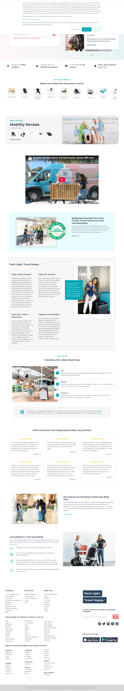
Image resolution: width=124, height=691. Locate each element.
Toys (45, 608)
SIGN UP (116, 617)
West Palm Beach (50, 638)
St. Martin (28, 656)
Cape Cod (8, 629)
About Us (8, 604)
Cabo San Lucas (49, 663)
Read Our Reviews (11, 608)
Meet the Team (10, 606)
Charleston (9, 631)
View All (46, 640)
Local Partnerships (31, 598)
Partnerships (29, 596)
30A (6, 621)
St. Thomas (28, 658)
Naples (27, 629)
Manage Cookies (92, 687)
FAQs (7, 612)
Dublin (46, 653)
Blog (26, 602)
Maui (26, 625)
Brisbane (8, 652)
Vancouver (8, 673)
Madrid (46, 651)
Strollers (47, 598)
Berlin (27, 673)
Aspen (7, 623)
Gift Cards (8, 598)
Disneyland (9, 641)
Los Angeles (29, 623)
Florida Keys (29, 621)
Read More (75, 236)
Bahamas (28, 652)
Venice (46, 655)
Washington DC (49, 636)
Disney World (9, 639)
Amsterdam (29, 669)
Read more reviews (73, 296)
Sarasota (47, 630)
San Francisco (48, 626)
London (46, 649)
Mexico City (48, 667)
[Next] (117, 92)
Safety (46, 610)
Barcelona (28, 671)
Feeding (47, 602)
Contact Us (9, 610)
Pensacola (28, 639)
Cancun (46, 665)
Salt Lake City (48, 622)
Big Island (8, 625)
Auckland (47, 674)
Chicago (8, 633)
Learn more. (91, 45)
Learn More (15, 139)
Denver (7, 637)
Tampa (46, 634)
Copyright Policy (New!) (71, 687)
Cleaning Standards (50, 594)
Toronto (8, 671)
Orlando (27, 635)
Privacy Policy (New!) (58, 687)
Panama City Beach (31, 637)
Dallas (7, 635)
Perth (7, 656)
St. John (27, 654)
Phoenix (27, 641)
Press (26, 600)
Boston (7, 627)
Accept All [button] (87, 29)
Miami (27, 627)
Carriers (46, 606)
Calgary (7, 665)
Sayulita (46, 669)
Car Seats (47, 600)
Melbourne (9, 654)
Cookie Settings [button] (76, 29)
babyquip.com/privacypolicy (31, 19)
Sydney (7, 658)
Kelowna (8, 667)
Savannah (47, 632)
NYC (26, 631)
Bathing (47, 604)
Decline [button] (96, 29)
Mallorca (47, 657)
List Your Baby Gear (12, 594)
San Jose (28, 664)
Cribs (45, 596)
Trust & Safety (10, 596)
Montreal (8, 669)
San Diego (47, 624)
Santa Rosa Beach (50, 628)
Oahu (26, 633)
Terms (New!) (83, 687)
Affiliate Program (30, 594)
